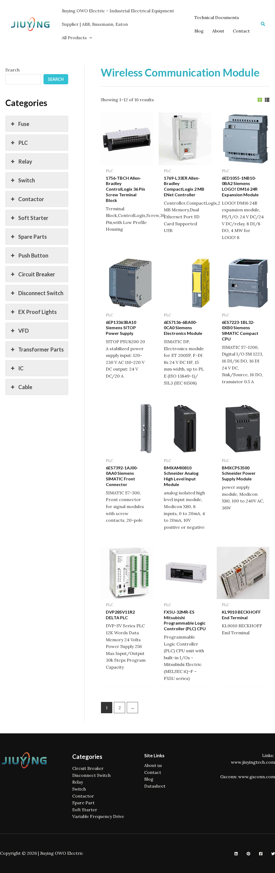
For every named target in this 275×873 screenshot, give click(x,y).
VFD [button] (23, 330)
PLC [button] (23, 142)
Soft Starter (84, 809)
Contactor (83, 796)
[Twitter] (273, 854)
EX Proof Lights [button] (37, 312)
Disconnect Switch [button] (40, 293)
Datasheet (154, 786)
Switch (79, 789)
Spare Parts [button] (32, 236)
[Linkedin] (236, 854)
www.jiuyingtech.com (253, 762)
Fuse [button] (23, 124)
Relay (77, 782)
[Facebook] (261, 854)
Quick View (127, 159)
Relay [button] (25, 161)
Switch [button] (26, 180)
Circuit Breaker (88, 768)
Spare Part (83, 802)
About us (153, 765)
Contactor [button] (31, 199)
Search (12, 70)
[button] (263, 24)
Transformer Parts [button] (41, 349)
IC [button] (21, 368)
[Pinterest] (248, 854)
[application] (89, 37)
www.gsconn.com (256, 776)
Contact (152, 772)
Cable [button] (25, 387)
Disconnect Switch (91, 775)
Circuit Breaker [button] (36, 274)
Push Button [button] (33, 255)
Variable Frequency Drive (98, 816)
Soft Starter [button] (33, 218)
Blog (148, 779)
